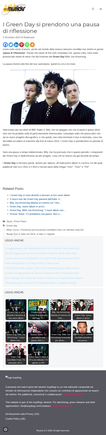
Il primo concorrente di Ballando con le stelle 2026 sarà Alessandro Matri (42, 258)
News (9, 221)
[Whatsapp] (27, 44)
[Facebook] (5, 44)
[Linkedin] (16, 44)
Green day (11, 225)
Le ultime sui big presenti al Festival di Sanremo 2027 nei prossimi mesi (42, 273)
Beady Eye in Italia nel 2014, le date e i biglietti (30, 234)
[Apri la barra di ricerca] (93, 9)
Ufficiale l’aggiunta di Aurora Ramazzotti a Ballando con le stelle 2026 (40, 253)
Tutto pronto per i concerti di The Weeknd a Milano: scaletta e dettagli (40, 283)
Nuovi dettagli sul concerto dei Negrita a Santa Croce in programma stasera (44, 278)
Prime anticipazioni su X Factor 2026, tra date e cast (32, 263)
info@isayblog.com (72, 394)
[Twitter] (10, 44)
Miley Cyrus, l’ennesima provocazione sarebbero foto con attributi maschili (45, 230)
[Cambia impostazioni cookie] (5, 429)
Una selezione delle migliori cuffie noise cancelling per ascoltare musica (42, 268)
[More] (32, 44)
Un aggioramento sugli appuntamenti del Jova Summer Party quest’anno (42, 248)
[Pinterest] (21, 44)
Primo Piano (20, 221)
